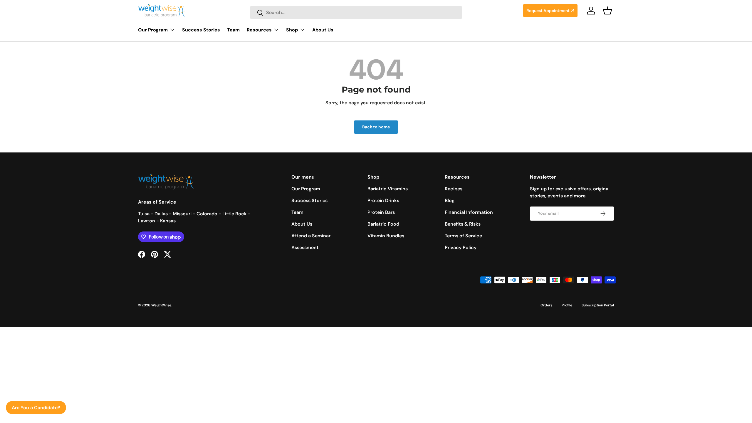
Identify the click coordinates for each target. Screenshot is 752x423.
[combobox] (356, 12)
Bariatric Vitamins (387, 189)
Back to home (376, 127)
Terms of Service (463, 236)
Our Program (153, 30)
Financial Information (469, 212)
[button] (607, 10)
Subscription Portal (598, 305)
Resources (259, 30)
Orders (546, 305)
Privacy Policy (460, 247)
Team (233, 30)
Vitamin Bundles (385, 236)
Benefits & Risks (463, 224)
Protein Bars (381, 212)
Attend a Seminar (310, 236)
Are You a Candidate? (36, 407)
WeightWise (161, 305)
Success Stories (201, 30)
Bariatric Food (383, 224)
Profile (567, 305)
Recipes (453, 189)
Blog (449, 200)
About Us (322, 30)
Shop (292, 30)
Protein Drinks (383, 200)
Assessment (305, 247)
